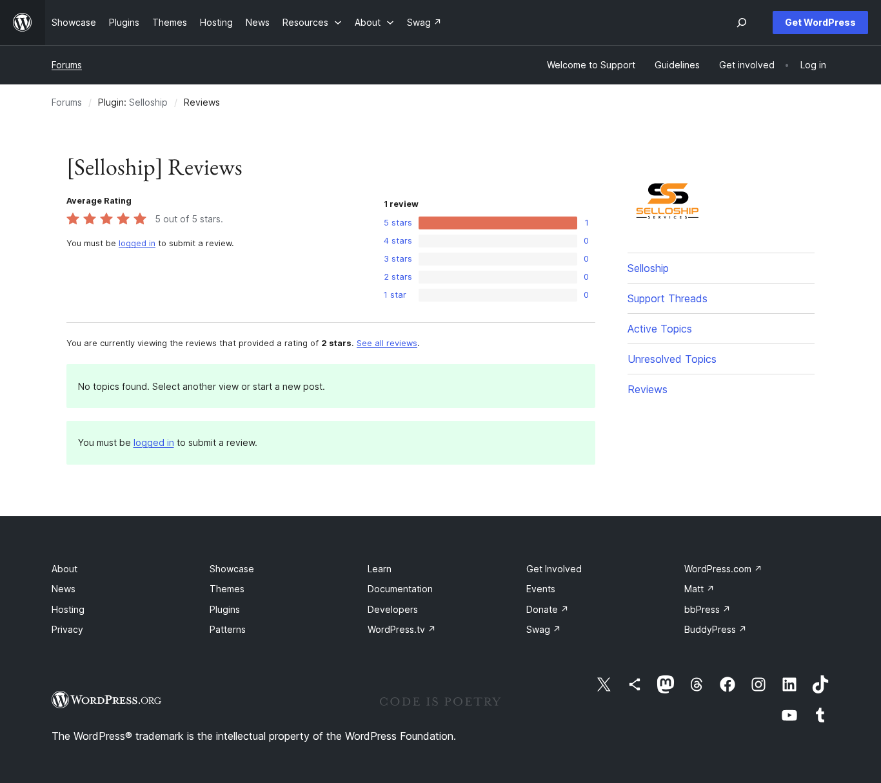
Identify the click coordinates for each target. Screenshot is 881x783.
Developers (393, 609)
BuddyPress (715, 629)
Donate (547, 609)
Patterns (228, 629)
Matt (699, 588)
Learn (379, 568)
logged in (137, 243)
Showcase (232, 568)
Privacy (67, 629)
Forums (67, 64)
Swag (543, 629)
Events (540, 588)
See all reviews (387, 343)
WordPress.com (723, 568)
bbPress (707, 609)
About (64, 568)
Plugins (225, 609)
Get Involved (554, 568)
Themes (227, 588)
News (63, 588)
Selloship (148, 102)
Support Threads (668, 298)
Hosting (68, 609)
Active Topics (660, 328)
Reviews (648, 389)
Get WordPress (820, 22)
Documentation (400, 588)
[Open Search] (742, 22)
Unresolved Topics (672, 359)
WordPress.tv (402, 629)
